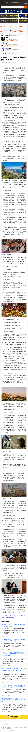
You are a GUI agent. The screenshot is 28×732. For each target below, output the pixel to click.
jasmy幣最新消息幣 (6, 617)
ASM (11, 615)
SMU (6, 615)
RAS (13, 615)
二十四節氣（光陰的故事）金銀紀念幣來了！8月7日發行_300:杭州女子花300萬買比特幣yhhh (14, 700)
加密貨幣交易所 (11, 730)
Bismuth (16, 615)
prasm (12, 617)
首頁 (1, 53)
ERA (8, 615)
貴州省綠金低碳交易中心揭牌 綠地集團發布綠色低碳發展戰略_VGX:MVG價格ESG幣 (13, 686)
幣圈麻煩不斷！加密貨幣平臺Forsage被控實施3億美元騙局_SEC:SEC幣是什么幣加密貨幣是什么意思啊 (14, 654)
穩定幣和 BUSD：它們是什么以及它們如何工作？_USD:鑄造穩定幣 (13, 625)
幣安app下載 (7, 53)
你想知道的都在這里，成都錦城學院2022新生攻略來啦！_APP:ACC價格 (13, 640)
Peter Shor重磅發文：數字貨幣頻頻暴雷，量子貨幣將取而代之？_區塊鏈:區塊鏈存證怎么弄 (14, 670)
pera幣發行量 (21, 615)
